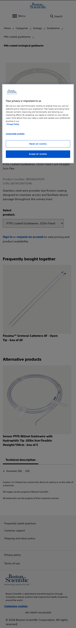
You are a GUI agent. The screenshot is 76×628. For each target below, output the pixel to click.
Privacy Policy (13, 124)
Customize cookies (15, 133)
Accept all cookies (38, 154)
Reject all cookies (38, 143)
